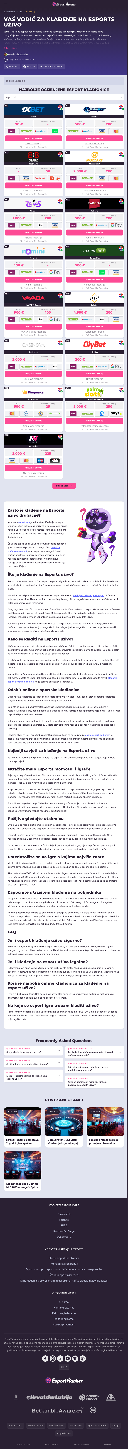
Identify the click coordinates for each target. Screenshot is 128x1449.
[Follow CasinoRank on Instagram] (52, 1362)
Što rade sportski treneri (63, 1275)
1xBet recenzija (33, 143)
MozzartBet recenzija (94, 190)
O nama (63, 1302)
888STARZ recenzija (33, 190)
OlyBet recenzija (93, 378)
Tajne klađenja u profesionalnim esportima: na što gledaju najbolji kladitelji (63, 1280)
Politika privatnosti (63, 1324)
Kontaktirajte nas (63, 1307)
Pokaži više (62, 485)
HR (61, 1370)
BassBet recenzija (93, 143)
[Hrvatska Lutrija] (49, 1401)
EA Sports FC (63, 1236)
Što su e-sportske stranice (63, 1258)
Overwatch (63, 1214)
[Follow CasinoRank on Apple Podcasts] (82, 1362)
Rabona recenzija (94, 237)
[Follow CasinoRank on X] (60, 1362)
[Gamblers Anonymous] (110, 1401)
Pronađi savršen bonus (63, 1263)
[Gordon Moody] (89, 1401)
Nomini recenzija (33, 284)
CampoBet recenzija (93, 284)
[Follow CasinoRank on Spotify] (74, 1362)
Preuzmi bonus (33, 138)
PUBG (63, 1225)
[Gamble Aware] (57, 1413)
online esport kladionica (97, 735)
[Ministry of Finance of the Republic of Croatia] (15, 1401)
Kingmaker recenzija (33, 425)
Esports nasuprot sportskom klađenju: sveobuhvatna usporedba (63, 1269)
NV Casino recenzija (33, 472)
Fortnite (63, 1219)
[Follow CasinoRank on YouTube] (67, 1362)
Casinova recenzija (33, 378)
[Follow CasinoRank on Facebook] (45, 1362)
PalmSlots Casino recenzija (94, 425)
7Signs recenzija (33, 237)
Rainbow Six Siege (63, 1231)
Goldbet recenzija (93, 331)
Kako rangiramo (63, 1318)
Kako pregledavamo (63, 1313)
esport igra (24, 522)
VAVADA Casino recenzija (33, 331)
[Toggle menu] (5, 4)
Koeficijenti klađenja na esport (88, 595)
